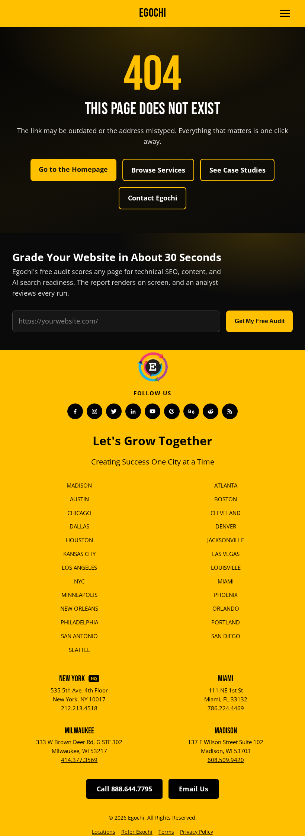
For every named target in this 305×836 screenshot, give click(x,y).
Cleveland (226, 513)
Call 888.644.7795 (124, 788)
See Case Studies (237, 169)
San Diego (225, 636)
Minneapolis (79, 594)
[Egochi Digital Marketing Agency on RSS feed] (230, 411)
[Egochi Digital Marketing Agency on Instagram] (94, 411)
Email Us (193, 788)
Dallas (79, 526)
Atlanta (225, 485)
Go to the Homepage (73, 169)
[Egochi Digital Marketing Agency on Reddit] (210, 411)
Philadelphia (79, 622)
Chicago (79, 513)
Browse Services (158, 169)
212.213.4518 (79, 708)
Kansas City (79, 553)
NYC (79, 581)
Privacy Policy (196, 831)
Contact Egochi (152, 197)
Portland (225, 622)
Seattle (79, 649)
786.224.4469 (226, 708)
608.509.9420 (226, 759)
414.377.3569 (79, 759)
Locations (103, 831)
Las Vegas (226, 553)
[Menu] (285, 13)
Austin (79, 499)
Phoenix (226, 594)
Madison (79, 485)
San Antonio (79, 636)
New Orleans (79, 608)
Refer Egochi (136, 831)
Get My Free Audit (260, 321)
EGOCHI (152, 13)
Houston (79, 540)
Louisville (226, 567)
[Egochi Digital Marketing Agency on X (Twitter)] (114, 411)
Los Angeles (79, 567)
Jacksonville (225, 540)
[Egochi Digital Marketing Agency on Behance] (191, 411)
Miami (226, 581)
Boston (225, 499)
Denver (225, 526)
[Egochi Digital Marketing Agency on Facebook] (75, 411)
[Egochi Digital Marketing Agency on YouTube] (152, 411)
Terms (166, 831)
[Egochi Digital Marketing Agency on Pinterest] (172, 411)
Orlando (225, 608)
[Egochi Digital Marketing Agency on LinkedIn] (133, 411)
